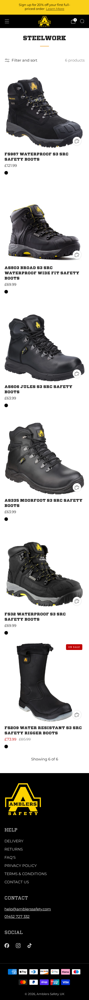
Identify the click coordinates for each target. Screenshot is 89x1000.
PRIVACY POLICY (20, 865)
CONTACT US (16, 882)
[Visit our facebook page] (6, 945)
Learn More (55, 9)
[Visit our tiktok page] (29, 945)
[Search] (82, 21)
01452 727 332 (17, 916)
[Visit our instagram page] (18, 945)
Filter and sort (24, 60)
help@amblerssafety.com (27, 909)
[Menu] (6, 21)
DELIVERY (13, 841)
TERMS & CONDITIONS (25, 873)
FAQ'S (10, 857)
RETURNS (13, 849)
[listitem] (44, 7)
